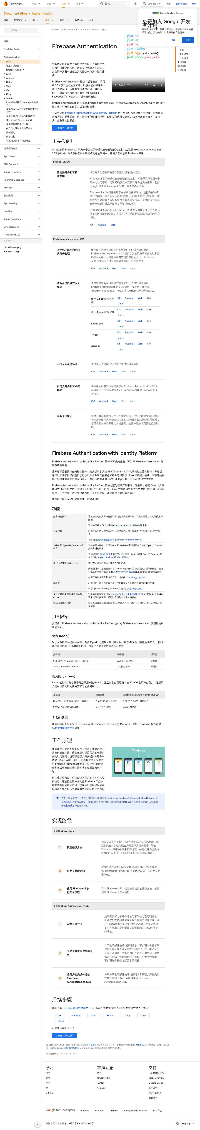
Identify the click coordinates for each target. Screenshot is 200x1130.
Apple (119, 525)
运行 (49, 3)
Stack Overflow (156, 1077)
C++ (123, 268)
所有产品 (157, 1110)
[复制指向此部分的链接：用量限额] (71, 617)
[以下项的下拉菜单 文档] (69, 4)
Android (102, 224)
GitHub (49, 1092)
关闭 (173, 40)
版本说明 (153, 1087)
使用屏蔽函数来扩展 (119, 539)
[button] (18, 49)
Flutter (110, 1015)
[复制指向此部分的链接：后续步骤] (75, 1000)
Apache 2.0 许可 (143, 1044)
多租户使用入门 (134, 588)
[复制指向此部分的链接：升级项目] (71, 717)
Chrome (99, 1110)
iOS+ (58, 1015)
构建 (34, 3)
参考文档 (79, 20)
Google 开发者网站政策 (67, 1048)
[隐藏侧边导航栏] (38, 1124)
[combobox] (114, 4)
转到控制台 (181, 3)
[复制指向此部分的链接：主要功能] (75, 141)
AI (34, 20)
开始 (188, 40)
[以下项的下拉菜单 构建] (40, 4)
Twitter (100, 1082)
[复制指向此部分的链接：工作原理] (75, 741)
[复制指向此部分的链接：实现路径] (75, 821)
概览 (6, 20)
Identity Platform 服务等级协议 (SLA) (128, 594)
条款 (48, 1123)
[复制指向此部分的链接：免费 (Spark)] (72, 636)
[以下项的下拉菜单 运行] (55, 4)
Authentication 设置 (123, 571)
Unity (133, 268)
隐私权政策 (58, 1123)
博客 (169, 3)
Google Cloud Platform (135, 1110)
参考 (48, 1077)
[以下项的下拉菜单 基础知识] (26, 20)
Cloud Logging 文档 (135, 577)
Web (113, 224)
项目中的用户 (75, 1008)
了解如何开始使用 (64, 127)
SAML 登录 (105, 554)
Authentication (42, 14)
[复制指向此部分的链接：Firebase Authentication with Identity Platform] (161, 453)
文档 (64, 3)
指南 (48, 1072)
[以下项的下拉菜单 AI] (38, 20)
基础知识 (18, 20)
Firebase (56, 29)
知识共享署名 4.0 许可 (94, 1044)
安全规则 (146, 801)
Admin (61, 1021)
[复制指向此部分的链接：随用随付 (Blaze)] (78, 676)
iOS (91, 224)
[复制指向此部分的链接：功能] (63, 509)
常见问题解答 (155, 1092)
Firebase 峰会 (103, 1077)
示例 (91, 20)
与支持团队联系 (156, 1072)
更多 (78, 3)
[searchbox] (21, 30)
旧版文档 (153, 1097)
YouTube (101, 1087)
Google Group (156, 1082)
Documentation (15, 14)
